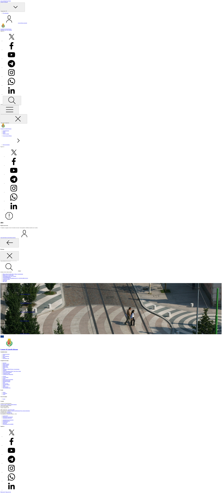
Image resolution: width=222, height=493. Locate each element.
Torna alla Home (3, 237)
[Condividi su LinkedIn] (11, 94)
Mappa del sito (8, 491)
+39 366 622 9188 (11, 409)
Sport (4, 368)
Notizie (4, 392)
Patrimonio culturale (6, 381)
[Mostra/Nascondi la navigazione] (9, 109)
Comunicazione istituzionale (8, 374)
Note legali (5, 423)
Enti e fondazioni (6, 356)
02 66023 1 (9, 411)
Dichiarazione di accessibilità (8, 424)
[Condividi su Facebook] (11, 49)
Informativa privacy (6, 420)
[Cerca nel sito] (12, 100)
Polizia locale (5, 366)
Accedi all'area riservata (11, 237)
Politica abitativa (6, 365)
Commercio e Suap (6, 373)
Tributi (4, 385)
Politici (4, 357)
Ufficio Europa (5, 386)
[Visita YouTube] (11, 58)
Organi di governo (6, 354)
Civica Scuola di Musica (7, 135)
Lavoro (4, 378)
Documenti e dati (6, 358)
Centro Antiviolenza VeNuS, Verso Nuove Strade (12, 371)
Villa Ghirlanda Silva (6, 387)
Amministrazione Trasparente (8, 419)
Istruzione (4, 362)
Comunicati (5, 393)
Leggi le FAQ (5, 415)
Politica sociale (5, 367)
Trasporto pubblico (6, 384)
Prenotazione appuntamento (8, 416)
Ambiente (4, 370)
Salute (4, 382)
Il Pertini (4, 376)
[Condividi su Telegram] (11, 67)
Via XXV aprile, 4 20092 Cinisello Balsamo (8, 404)
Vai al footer (8, 0)
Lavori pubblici (5, 377)
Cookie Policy (5, 422)
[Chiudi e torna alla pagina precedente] (9, 242)
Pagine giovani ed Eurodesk (8, 379)
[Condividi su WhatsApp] (11, 85)
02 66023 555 (9, 412)
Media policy (2, 491)
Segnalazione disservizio (7, 417)
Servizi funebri (5, 383)
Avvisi (4, 394)
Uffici (4, 355)
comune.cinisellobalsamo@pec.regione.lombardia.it (20, 410)
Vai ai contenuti (3, 0)
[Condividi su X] (11, 40)
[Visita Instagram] (11, 76)
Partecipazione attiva (6, 380)
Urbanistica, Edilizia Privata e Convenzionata (11, 369)
